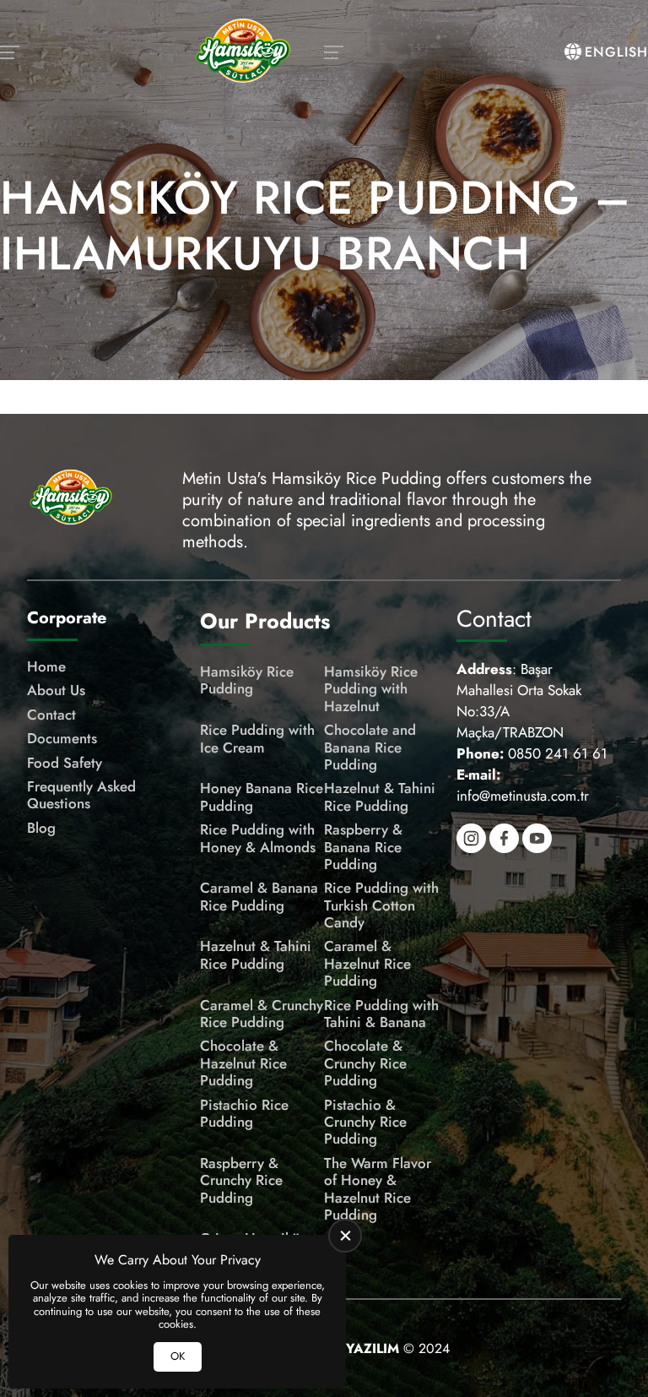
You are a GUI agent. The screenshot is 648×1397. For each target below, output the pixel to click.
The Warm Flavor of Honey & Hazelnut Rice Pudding (377, 1189)
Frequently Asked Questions (81, 795)
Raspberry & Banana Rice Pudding (363, 846)
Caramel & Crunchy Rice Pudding (261, 1014)
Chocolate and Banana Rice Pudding (370, 747)
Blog (41, 827)
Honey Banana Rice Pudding (261, 797)
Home (46, 666)
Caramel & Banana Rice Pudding (259, 896)
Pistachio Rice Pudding (244, 1113)
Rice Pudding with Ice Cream (257, 738)
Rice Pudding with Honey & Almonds (258, 838)
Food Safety (64, 762)
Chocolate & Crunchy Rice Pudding (365, 1063)
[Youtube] (537, 838)
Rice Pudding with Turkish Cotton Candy (381, 905)
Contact (51, 714)
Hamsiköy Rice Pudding (247, 680)
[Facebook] (504, 838)
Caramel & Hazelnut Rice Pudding (367, 963)
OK (177, 1356)
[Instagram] (471, 838)
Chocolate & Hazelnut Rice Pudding (243, 1063)
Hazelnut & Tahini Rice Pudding (379, 797)
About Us (56, 690)
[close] (345, 1236)
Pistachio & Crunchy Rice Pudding (365, 1122)
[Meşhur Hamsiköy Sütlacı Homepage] (243, 52)
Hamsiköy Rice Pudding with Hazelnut (371, 689)
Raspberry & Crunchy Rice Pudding (241, 1180)
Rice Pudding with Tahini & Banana (381, 1014)
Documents (62, 738)
